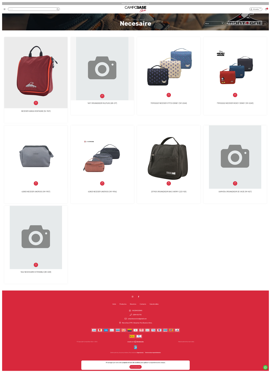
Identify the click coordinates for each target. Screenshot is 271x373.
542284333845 (137, 310)
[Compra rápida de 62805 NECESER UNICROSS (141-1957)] (36, 183)
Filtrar (207, 23)
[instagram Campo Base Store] (132, 296)
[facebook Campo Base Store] (138, 296)
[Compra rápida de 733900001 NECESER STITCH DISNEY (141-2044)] (169, 95)
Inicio (127, 19)
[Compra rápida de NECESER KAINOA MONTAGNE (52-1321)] (36, 103)
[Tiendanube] (135, 342)
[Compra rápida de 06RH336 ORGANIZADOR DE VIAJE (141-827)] (235, 183)
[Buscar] (57, 9)
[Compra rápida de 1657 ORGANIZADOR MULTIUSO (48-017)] (102, 96)
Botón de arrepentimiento (153, 352)
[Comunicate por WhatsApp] (265, 367)
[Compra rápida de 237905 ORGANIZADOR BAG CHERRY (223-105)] (169, 183)
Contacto (143, 304)
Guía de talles (154, 304)
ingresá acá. (140, 352)
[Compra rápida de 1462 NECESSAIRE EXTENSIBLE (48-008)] (36, 265)
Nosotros (133, 304)
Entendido (136, 367)
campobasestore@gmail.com (137, 319)
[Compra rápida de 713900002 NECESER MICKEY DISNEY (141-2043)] (235, 95)
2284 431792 (137, 314)
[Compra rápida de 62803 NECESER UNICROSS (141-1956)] (102, 183)
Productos (123, 304)
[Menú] (5, 9)
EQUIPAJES (134, 19)
